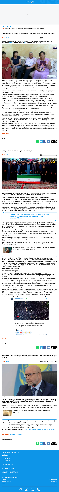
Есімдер (3, 484)
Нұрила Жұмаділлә (7, 439)
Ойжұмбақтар (54, 481)
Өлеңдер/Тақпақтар (6, 481)
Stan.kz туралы (7, 465)
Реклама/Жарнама (8, 468)
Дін (56, 477)
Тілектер (4, 479)
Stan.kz (11, 42)
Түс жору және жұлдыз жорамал (10, 477)
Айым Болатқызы (7, 344)
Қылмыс (12, 434)
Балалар (55, 484)
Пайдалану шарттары (10, 472)
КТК (25, 42)
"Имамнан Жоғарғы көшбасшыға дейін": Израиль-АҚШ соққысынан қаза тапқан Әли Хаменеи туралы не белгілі (34, 248)
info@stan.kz (6, 455)
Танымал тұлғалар (52, 479)
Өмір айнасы (5, 133)
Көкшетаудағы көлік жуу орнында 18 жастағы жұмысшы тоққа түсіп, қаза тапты (33, 411)
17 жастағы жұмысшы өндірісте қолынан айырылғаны (39, 429)
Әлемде (4, 339)
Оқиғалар (19, 434)
